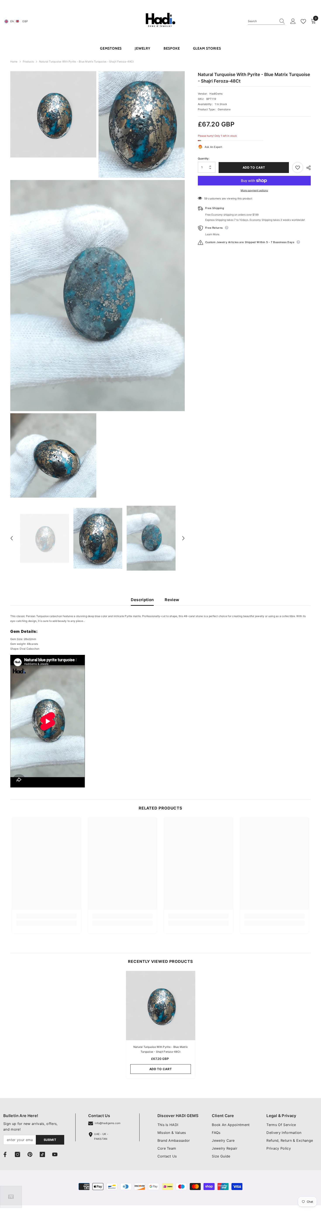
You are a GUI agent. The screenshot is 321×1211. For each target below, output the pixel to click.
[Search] (266, 21)
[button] (11, 538)
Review (172, 599)
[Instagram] (17, 1154)
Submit (50, 1140)
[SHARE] (307, 168)
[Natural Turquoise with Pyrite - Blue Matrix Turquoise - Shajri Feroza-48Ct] (160, 1005)
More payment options (254, 190)
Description (142, 599)
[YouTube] (54, 1154)
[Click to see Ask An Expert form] (11, 1197)
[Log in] (293, 21)
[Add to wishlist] (297, 167)
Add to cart (254, 167)
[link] (46, 916)
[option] (44, 538)
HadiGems (216, 93)
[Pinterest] (30, 1154)
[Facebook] (5, 1154)
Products (28, 61)
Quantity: (203, 158)
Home (14, 61)
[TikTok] (42, 1154)
